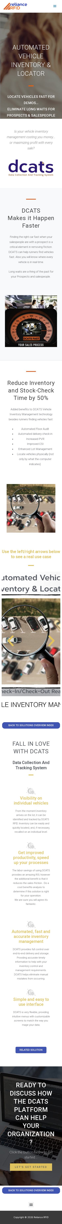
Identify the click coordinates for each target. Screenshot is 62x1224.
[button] (10, 641)
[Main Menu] (55, 6)
